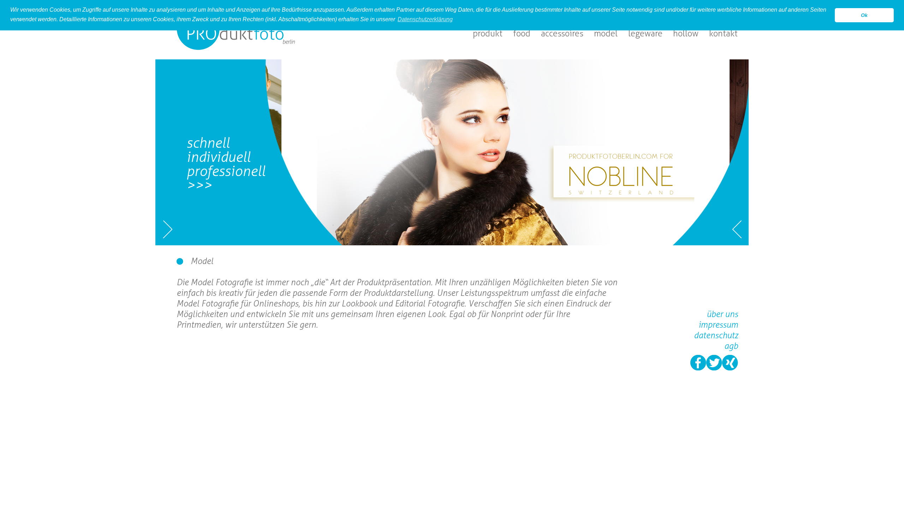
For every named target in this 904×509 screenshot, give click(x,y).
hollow (685, 33)
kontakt (723, 33)
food (521, 33)
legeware (645, 33)
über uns (722, 314)
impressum (718, 325)
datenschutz (716, 335)
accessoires (562, 33)
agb (731, 346)
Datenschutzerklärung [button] (425, 19)
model (606, 33)
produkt (487, 33)
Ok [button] (864, 15)
